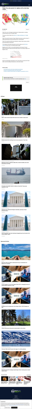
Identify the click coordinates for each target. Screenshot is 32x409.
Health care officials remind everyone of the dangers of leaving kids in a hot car (16, 71)
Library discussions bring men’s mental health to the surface (13, 328)
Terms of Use (18, 404)
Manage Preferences (7, 407)
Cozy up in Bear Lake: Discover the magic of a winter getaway (14, 349)
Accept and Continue (14, 407)
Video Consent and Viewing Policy (13, 405)
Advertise (16, 396)
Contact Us (16, 397)
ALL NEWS (3, 6)
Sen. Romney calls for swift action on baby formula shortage (13, 69)
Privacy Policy (22, 404)
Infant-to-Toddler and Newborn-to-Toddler (21, 35)
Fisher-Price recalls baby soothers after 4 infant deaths (12, 70)
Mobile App (16, 395)
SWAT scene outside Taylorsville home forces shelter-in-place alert (15, 117)
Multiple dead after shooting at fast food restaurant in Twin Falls (14, 140)
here (25, 78)
